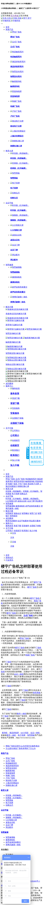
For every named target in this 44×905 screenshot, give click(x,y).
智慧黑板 (36, 693)
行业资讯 (9, 560)
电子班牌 (21, 735)
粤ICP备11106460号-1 (31, 881)
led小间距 (25, 733)
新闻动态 (9, 558)
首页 (7, 27)
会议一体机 (18, 674)
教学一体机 (21, 714)
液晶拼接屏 (14, 733)
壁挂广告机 (24, 638)
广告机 (38, 648)
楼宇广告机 (32, 587)
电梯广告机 (30, 655)
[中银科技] (22, 20)
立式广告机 (28, 616)
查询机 (5, 733)
